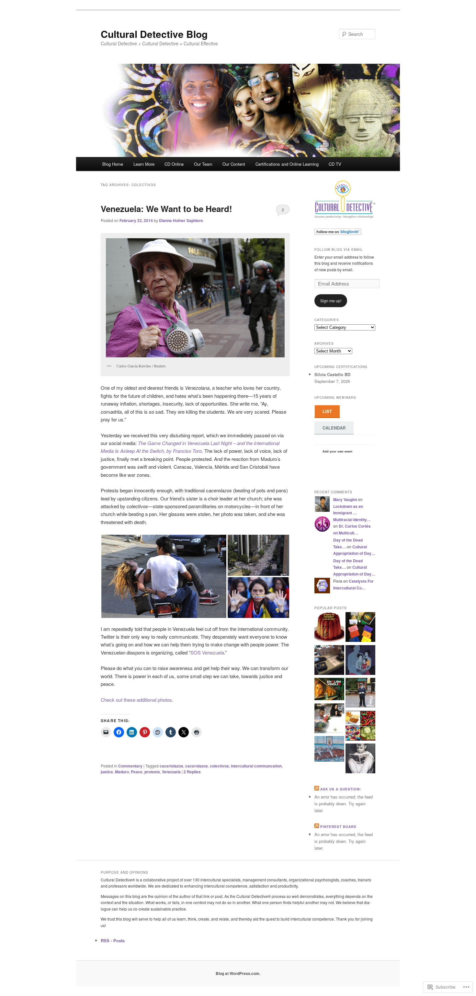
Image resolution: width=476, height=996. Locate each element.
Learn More (143, 164)
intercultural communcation (256, 766)
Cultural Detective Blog (154, 34)
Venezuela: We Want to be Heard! (166, 209)
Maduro (122, 772)
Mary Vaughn (345, 499)
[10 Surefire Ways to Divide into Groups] (360, 727)
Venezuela (171, 772)
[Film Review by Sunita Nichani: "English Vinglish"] (329, 690)
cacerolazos (196, 766)
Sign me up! (330, 300)
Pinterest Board (338, 826)
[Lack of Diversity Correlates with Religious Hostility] (329, 719)
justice (107, 772)
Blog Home (112, 164)
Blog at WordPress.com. (238, 973)
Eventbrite (329, 457)
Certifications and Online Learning (287, 164)
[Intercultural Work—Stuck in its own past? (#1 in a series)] (360, 759)
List (327, 411)
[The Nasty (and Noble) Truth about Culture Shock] (360, 694)
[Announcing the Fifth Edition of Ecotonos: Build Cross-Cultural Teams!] (329, 661)
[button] (164, 576)
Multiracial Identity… (352, 519)
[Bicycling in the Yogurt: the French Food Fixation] (329, 628)
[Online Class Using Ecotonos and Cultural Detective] (360, 628)
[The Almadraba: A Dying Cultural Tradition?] (329, 749)
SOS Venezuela (207, 652)
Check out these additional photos (136, 699)
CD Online (174, 164)
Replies (192, 772)
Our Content (233, 164)
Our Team (203, 164)
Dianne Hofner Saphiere (181, 220)
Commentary (130, 766)
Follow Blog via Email (338, 249)
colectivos (219, 766)
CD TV (335, 164)
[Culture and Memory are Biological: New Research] (360, 661)
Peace (136, 772)
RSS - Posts (113, 940)
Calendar (334, 428)
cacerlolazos (171, 766)
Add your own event (334, 451)
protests (152, 772)
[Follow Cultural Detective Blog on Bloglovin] (337, 233)
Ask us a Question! (340, 789)
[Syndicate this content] (316, 789)
